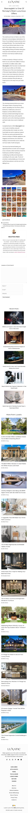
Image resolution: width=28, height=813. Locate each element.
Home (10, 5)
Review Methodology (14, 792)
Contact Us (14, 799)
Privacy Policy (14, 797)
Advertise (14, 788)
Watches (14, 778)
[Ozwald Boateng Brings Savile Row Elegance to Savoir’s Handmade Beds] (14, 338)
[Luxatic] (14, 2)
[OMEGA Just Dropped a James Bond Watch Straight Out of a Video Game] (14, 318)
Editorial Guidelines (14, 790)
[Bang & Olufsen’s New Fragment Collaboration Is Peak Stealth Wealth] (14, 377)
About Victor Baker (14, 237)
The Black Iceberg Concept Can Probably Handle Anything (14, 224)
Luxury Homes (15, 5)
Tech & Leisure (14, 774)
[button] (26, 2)
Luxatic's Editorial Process (19, 252)
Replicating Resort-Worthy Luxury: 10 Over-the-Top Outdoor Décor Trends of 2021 (13, 627)
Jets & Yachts (14, 769)
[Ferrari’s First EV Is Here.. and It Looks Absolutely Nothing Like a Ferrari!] (14, 358)
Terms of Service (14, 795)
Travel (14, 771)
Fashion (14, 781)
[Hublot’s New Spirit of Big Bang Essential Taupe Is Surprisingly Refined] (14, 397)
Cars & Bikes (14, 767)
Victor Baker (7, 16)
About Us (14, 785)
